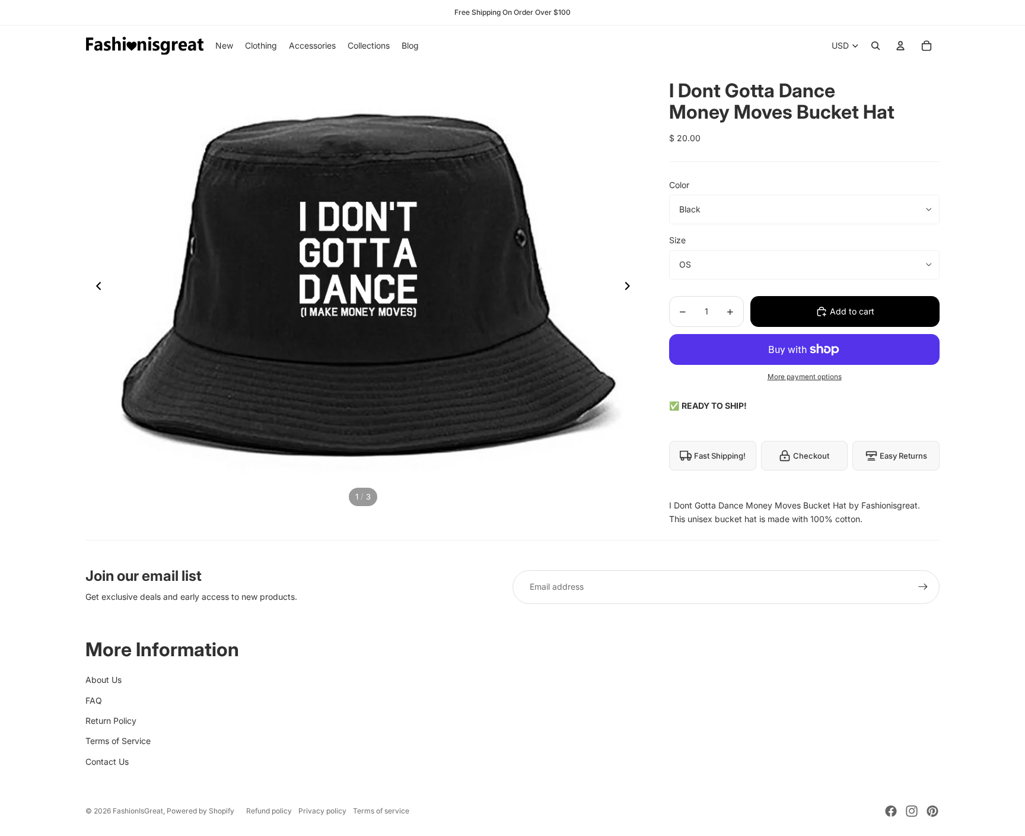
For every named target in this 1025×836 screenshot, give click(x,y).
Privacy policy (322, 810)
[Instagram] (912, 811)
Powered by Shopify (200, 810)
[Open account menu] (900, 46)
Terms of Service (118, 741)
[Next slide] (631, 288)
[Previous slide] (95, 288)
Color (679, 185)
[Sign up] (923, 587)
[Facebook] (891, 811)
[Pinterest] (932, 811)
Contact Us (107, 761)
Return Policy (110, 721)
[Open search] (875, 46)
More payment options (805, 377)
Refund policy (269, 810)
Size (677, 240)
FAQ (93, 700)
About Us (103, 680)
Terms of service (381, 810)
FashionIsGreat (138, 810)
